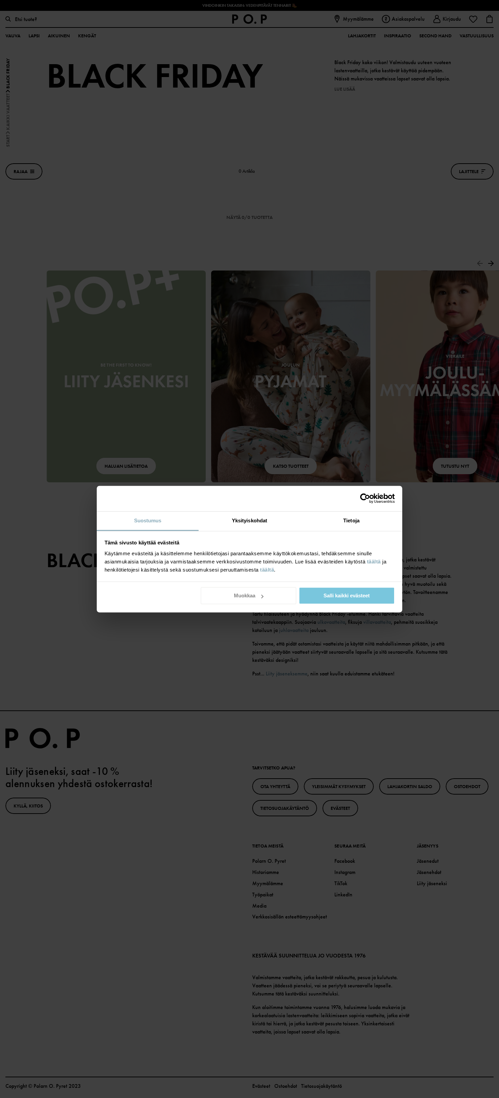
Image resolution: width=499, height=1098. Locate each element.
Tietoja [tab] (351, 520)
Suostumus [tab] (148, 520)
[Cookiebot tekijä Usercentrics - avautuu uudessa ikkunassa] (365, 498)
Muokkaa (244, 595)
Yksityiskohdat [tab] (249, 520)
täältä (374, 561)
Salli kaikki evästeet (347, 595)
